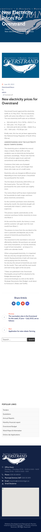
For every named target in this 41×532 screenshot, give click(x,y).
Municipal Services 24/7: (18, 478)
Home (7, 29)
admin (4, 92)
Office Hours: (9, 467)
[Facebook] (14, 303)
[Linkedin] (27, 303)
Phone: (13, 475)
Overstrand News (22, 29)
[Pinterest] (23, 303)
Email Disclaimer (10, 483)
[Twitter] (18, 303)
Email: (17, 481)
